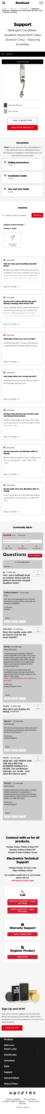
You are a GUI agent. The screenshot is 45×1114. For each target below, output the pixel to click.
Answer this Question (12, 587)
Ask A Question (22, 120)
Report (22, 621)
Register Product (22, 128)
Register (22, 957)
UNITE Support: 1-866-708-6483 (22, 910)
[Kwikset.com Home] (22, 3)
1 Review (22, 535)
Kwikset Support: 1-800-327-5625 (22, 902)
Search (37, 215)
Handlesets (24, 9)
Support (13, 9)
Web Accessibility (13, 1099)
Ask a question (35, 555)
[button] (37, 573)
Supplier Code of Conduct (14, 1101)
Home (4, 9)
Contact (9, 54)
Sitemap (22, 1103)
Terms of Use (33, 1101)
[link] (7, 535)
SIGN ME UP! (12, 1028)
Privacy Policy (30, 1099)
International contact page (22, 881)
